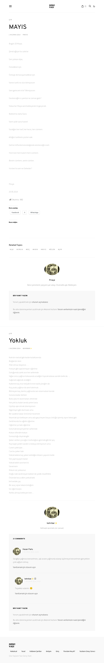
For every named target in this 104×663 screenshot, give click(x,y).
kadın (35, 249)
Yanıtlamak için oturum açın (24, 567)
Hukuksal (13, 651)
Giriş (57, 651)
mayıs (44, 249)
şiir (60, 249)
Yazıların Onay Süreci (87, 651)
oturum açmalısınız (40, 302)
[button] (94, 6)
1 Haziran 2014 (14, 35)
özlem (52, 249)
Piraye (25, 35)
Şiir (10, 20)
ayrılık (20, 249)
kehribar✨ (27, 348)
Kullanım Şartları (36, 651)
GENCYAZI (52, 6)
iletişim (48, 651)
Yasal (23, 651)
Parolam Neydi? (69, 651)
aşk (12, 249)
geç (28, 249)
